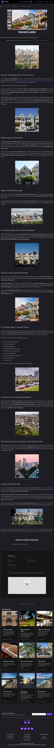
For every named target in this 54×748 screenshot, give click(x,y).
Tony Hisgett (27, 185)
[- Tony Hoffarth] (29, 19)
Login (50, 1)
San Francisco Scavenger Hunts (34, 529)
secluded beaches (49, 80)
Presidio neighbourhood (10, 82)
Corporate (40, 1)
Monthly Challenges (10, 734)
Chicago (9, 291)
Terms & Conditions (44, 734)
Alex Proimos (27, 70)
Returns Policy (27, 736)
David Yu (27, 436)
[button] (27, 584)
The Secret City (44, 738)
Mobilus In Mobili (27, 526)
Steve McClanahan (27, 479)
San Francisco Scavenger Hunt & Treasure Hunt (38, 40)
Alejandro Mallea (27, 268)
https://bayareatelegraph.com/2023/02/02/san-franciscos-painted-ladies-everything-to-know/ (26, 572)
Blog (47, 1)
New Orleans (13, 100)
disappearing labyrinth (21, 80)
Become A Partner (27, 738)
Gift (44, 1)
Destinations (25, 1)
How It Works (10, 738)
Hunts (20, 1)
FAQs (35, 1)
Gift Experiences (10, 736)
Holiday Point (27, 133)
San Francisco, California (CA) (27, 34)
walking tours (43, 503)
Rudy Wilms (27, 225)
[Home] (1, 6)
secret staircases (40, 80)
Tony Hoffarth (27, 322)
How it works (31, 2)
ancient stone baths (31, 80)
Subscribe (49, 714)
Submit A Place (27, 740)
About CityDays (27, 734)
